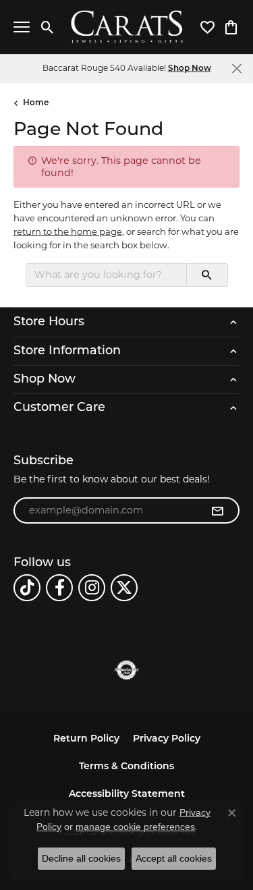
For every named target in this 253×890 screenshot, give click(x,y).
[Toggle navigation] (21, 27)
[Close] (236, 68)
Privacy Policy (166, 739)
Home (36, 103)
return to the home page (67, 231)
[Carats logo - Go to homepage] (126, 27)
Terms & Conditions (126, 767)
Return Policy (86, 739)
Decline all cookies (81, 858)
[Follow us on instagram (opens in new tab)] (91, 587)
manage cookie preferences (135, 826)
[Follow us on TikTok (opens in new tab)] (26, 587)
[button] (47, 26)
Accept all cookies (174, 858)
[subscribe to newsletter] (217, 511)
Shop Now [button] (189, 69)
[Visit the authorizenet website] (126, 670)
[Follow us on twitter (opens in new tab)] (124, 587)
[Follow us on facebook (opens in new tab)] (59, 587)
